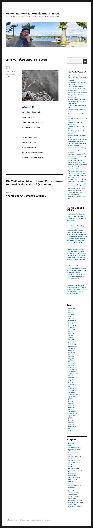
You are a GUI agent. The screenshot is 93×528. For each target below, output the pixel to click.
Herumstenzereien (73, 468)
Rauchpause (71, 481)
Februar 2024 (72, 364)
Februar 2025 (72, 341)
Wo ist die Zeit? (72, 498)
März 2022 (71, 405)
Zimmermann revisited (75, 500)
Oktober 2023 (72, 371)
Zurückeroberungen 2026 (75, 502)
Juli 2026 (70, 310)
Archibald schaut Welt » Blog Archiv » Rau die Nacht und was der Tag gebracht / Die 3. (76, 228)
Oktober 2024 (72, 348)
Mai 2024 (71, 358)
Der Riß (70, 458)
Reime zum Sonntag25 (74, 485)
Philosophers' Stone (74, 477)
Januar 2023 (71, 386)
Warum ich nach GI (73, 496)
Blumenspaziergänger (74, 447)
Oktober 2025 (72, 326)
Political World (72, 479)
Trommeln (71, 491)
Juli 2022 (70, 398)
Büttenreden (71, 451)
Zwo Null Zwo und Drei (74, 506)
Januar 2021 (71, 428)
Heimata (70, 466)
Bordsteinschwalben (74, 449)
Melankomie (71, 472)
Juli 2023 (70, 375)
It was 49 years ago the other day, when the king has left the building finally (77, 101)
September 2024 (73, 350)
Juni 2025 (71, 333)
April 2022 (71, 404)
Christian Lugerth (11, 71)
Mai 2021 (70, 421)
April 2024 (71, 360)
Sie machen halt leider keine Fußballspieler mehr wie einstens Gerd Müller (76, 258)
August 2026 (72, 309)
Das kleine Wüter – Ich (74, 456)
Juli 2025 (70, 331)
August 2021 (71, 415)
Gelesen (70, 464)
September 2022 (73, 394)
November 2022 (72, 390)
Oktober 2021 (72, 411)
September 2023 (73, 373)
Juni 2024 (71, 356)
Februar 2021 (72, 426)
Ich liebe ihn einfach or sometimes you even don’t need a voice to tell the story (77, 192)
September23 (72, 487)
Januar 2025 (71, 343)
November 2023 (72, 369)
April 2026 (71, 316)
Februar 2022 (72, 407)
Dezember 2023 (72, 367)
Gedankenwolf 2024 (74, 462)
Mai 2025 (71, 335)
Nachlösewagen (72, 476)
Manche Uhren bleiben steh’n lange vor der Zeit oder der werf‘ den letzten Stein (77, 156)
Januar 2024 (71, 366)
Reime (8, 76)
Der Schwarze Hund (74, 460)
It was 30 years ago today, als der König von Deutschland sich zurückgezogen (77, 95)
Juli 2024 (70, 354)
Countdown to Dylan (74, 453)
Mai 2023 (70, 379)
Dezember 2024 (72, 345)
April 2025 (71, 337)
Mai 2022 (71, 402)
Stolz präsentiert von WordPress (40, 520)
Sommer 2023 (72, 489)
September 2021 (72, 413)
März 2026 (71, 318)
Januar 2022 (71, 409)
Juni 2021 (71, 419)
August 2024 (71, 352)
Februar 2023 (72, 385)
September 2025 (73, 328)
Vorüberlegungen (73, 495)
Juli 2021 (70, 417)
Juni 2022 (71, 400)
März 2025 (71, 339)
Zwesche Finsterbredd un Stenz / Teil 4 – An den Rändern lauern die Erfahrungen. (76, 216)
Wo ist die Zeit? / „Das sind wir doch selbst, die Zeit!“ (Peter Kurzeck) (76, 277)
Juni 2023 (71, 377)
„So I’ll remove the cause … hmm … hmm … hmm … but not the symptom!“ (77, 88)
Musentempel (72, 474)
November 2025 (72, 324)
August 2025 (71, 329)
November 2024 (72, 347)
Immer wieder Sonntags (75, 470)
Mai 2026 (71, 314)
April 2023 (71, 381)
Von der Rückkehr (73, 493)
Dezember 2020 (72, 430)
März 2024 (71, 362)
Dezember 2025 (72, 322)
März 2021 (71, 424)
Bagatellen (71, 445)
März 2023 (71, 383)
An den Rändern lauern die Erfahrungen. (33, 13)
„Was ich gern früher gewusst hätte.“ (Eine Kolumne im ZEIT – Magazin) (77, 78)
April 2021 (71, 423)
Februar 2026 (72, 320)
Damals (70, 455)
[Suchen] (85, 61)
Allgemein (71, 443)
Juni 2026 (71, 312)
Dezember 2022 (72, 388)
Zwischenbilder (72, 504)
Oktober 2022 (72, 392)
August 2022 (71, 396)
